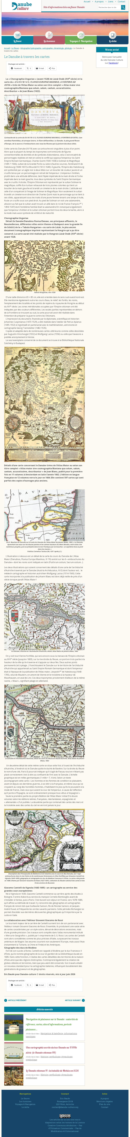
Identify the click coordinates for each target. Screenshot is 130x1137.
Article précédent (17, 1000)
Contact (121, 1)
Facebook (113, 63)
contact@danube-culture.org (65, 1107)
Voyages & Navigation (80, 41)
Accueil (87, 1)
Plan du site (104, 1104)
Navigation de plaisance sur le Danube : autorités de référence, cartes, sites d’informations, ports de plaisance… (52, 1024)
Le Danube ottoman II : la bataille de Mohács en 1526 (52, 1070)
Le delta (112, 41)
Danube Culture (21, 6)
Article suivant (73, 1000)
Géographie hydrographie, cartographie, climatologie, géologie (46, 48)
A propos (99, 1)
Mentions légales (104, 1101)
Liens (110, 1)
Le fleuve (17, 41)
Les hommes (49, 41)
